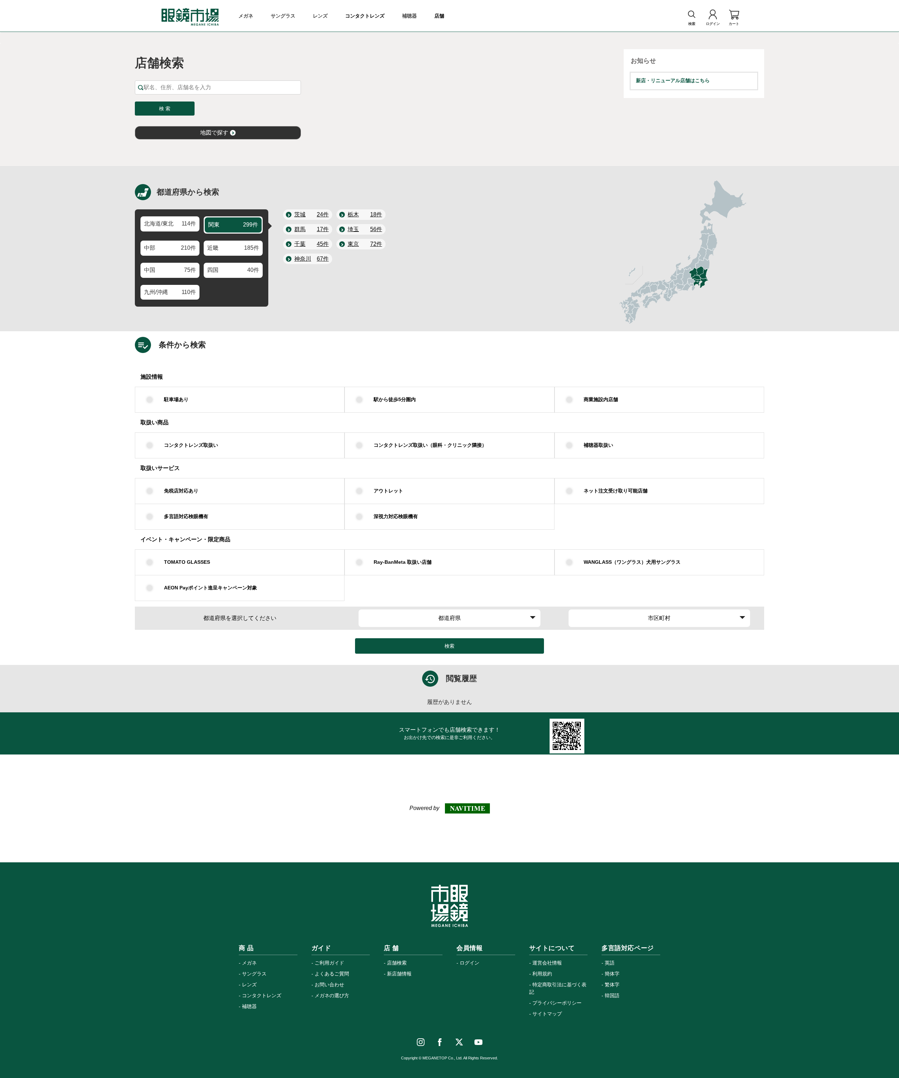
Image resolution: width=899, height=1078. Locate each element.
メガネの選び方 (332, 995)
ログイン (469, 963)
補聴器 (249, 1006)
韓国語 (612, 995)
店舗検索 (397, 963)
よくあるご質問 (332, 973)
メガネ (249, 963)
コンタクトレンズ (261, 995)
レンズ (249, 984)
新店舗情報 (399, 973)
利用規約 (542, 973)
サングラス (254, 973)
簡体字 (612, 973)
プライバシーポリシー (557, 1003)
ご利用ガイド (329, 963)
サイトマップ (547, 1014)
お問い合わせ (329, 984)
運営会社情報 (547, 963)
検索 (449, 646)
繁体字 (612, 984)
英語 (610, 963)
